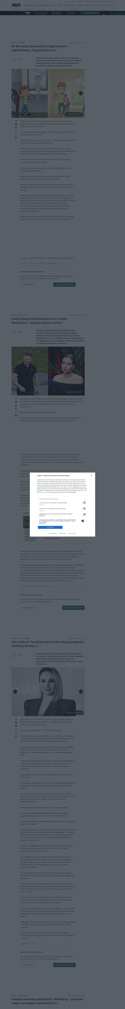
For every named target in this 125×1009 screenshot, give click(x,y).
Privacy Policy (72, 533)
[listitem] (62, 499)
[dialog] (62, 504)
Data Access (62, 533)
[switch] (83, 503)
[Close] (92, 475)
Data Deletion (53, 533)
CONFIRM (50, 527)
